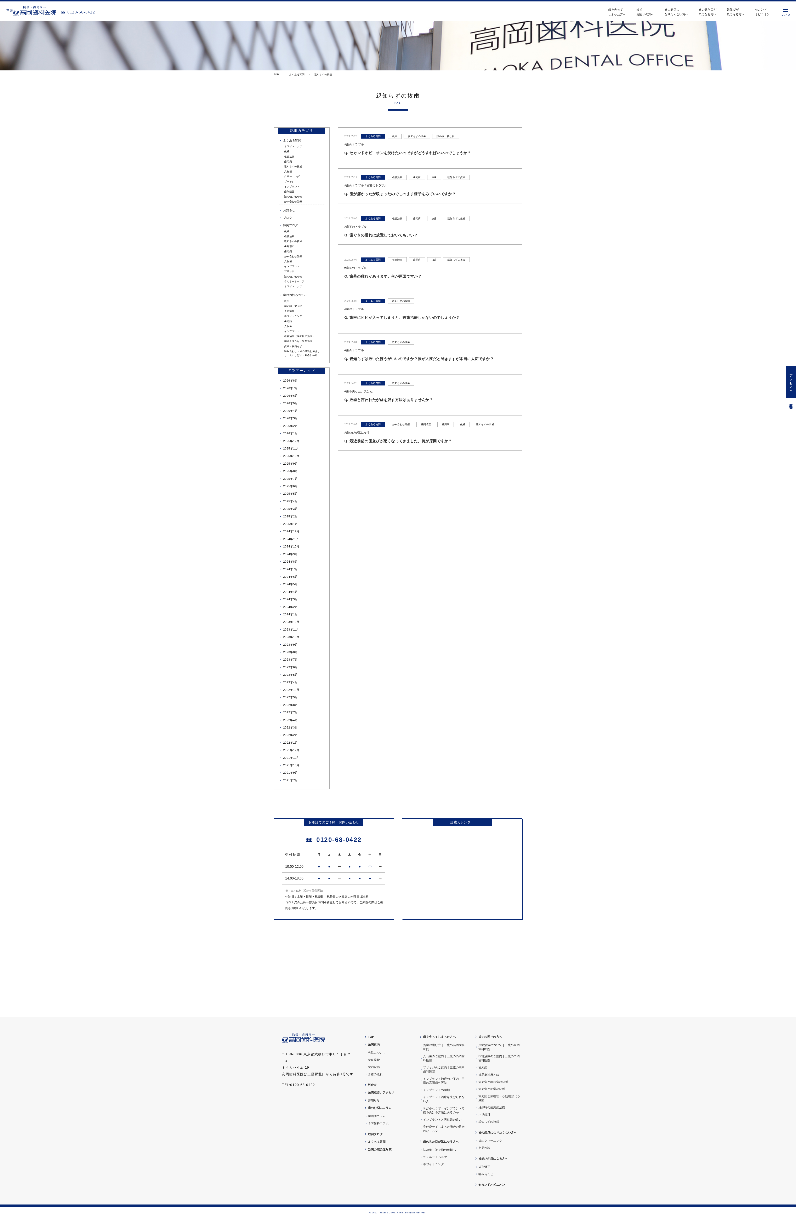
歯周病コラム (377, 1116)
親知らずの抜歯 (293, 166)
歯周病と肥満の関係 (491, 1089)
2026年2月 (290, 426)
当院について (377, 1052)
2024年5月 (290, 584)
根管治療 (289, 156)
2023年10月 (291, 637)
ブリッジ (289, 181)
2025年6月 (290, 486)
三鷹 (9, 10)
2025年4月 (290, 501)
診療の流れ (375, 1074)
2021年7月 (290, 780)
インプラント (292, 186)
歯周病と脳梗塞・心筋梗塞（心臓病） (499, 1098)
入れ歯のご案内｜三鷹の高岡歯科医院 (444, 1058)
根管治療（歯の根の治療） (299, 336)
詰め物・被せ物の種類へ (439, 1149)
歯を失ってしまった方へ (617, 12)
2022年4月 (290, 720)
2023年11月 (291, 629)
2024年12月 (291, 531)
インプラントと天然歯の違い (442, 1119)
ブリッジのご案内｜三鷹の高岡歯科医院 (444, 1069)
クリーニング (292, 176)
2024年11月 (291, 539)
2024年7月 (290, 569)
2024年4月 (290, 591)
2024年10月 (291, 546)
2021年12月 (291, 750)
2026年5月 (290, 403)
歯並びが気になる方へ (736, 12)
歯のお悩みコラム (295, 295)
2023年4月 (290, 682)
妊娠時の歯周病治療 (491, 1107)
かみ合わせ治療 (293, 201)
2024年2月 (290, 607)
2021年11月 (291, 757)
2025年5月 (290, 493)
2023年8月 (290, 652)
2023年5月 (290, 674)
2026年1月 (290, 433)
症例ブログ (290, 225)
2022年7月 (290, 712)
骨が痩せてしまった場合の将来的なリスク (444, 1128)
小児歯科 (484, 1114)
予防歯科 (289, 311)
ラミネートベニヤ (435, 1157)
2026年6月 (290, 395)
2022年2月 (290, 735)
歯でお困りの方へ (645, 12)
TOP (371, 1036)
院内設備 (374, 1067)
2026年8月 (290, 380)
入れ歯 (288, 171)
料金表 (372, 1084)
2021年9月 (290, 772)
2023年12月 (291, 621)
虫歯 (286, 151)
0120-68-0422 (81, 12)
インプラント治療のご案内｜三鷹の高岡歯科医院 (444, 1081)
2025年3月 (290, 508)
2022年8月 (290, 705)
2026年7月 (290, 388)
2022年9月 (290, 697)
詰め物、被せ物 (293, 196)
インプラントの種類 (436, 1090)
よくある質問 (292, 140)
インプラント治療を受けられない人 (444, 1099)
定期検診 (484, 1147)
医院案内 (374, 1044)
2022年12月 (291, 689)
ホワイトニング (293, 146)
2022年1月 (290, 742)
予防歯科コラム (378, 1123)
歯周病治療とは (488, 1074)
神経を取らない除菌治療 (298, 341)
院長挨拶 (374, 1060)
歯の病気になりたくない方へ (676, 12)
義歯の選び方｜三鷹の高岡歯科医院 (444, 1047)
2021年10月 (291, 765)
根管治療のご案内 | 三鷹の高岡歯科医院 (499, 1058)
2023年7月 (290, 659)
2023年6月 (290, 667)
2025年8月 (290, 471)
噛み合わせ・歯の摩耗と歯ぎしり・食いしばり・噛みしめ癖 (302, 353)
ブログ (287, 217)
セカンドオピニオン (762, 12)
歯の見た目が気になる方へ (707, 12)
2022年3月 (290, 727)
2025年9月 (290, 463)
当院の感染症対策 (380, 1149)
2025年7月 (290, 478)
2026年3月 (290, 418)
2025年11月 (291, 448)
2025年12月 (291, 441)
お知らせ (289, 210)
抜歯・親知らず (293, 346)
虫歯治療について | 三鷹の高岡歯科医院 (499, 1047)
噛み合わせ (485, 1174)
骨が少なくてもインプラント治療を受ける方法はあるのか (444, 1110)
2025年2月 (290, 516)
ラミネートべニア (294, 281)
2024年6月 (290, 576)
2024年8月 (290, 561)
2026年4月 (290, 410)
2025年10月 (291, 456)
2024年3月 (290, 599)
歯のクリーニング (490, 1140)
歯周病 (288, 161)
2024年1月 (290, 614)
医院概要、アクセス (381, 1092)
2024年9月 (290, 554)
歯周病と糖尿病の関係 (493, 1082)
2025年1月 (290, 524)
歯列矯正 (289, 191)
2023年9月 (290, 644)
